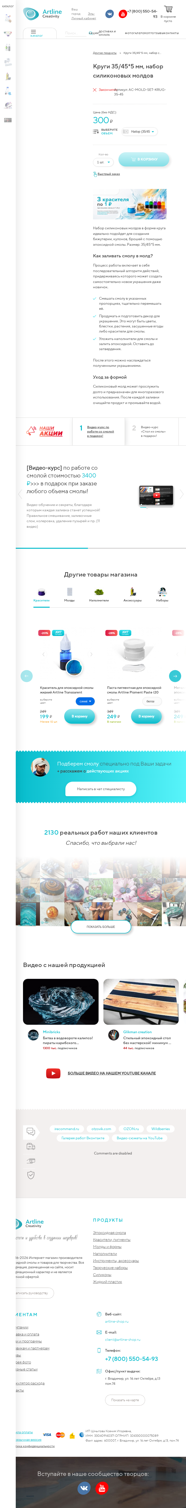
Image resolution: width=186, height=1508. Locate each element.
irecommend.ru (66, 1128)
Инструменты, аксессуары (116, 1261)
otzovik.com (101, 1128)
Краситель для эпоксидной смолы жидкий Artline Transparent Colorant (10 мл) (66, 689)
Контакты (15, 1390)
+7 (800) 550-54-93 (142, 14)
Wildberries (160, 1128)
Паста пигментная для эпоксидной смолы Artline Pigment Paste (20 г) (134, 689)
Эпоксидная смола (109, 1233)
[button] (20, 494)
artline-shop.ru (117, 1321)
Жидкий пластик (107, 1282)
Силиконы (102, 1275)
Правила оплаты (20, 1432)
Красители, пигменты (112, 1240)
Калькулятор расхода (26, 1383)
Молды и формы (107, 1247)
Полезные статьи (22, 1369)
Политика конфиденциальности (31, 1446)
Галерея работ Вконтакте (83, 1138)
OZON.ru (131, 1128)
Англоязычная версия (24, 1439)
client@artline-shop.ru (122, 1339)
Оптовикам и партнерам (28, 1348)
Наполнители (105, 1254)
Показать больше (101, 927)
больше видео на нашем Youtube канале (112, 1073)
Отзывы (14, 1355)
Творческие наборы (110, 1268)
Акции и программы (24, 1341)
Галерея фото (19, 1362)
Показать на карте (125, 1400)
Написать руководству (30, 1293)
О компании (17, 1327)
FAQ (11, 1376)
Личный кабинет (83, 18)
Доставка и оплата (23, 1334)
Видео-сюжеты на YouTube (140, 1138)
